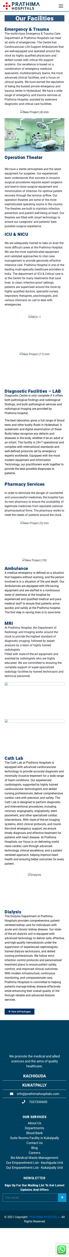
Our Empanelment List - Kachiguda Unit (34, 1163)
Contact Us (34, 1143)
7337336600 (37, 1102)
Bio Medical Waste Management (34, 1158)
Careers (34, 1153)
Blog (34, 1148)
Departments (34, 1128)
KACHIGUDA (34, 1076)
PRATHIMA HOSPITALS (44, 1217)
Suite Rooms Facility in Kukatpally (34, 1138)
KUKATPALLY (34, 1085)
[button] (8, 112)
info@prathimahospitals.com (37, 1094)
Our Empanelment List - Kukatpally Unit (34, 1167)
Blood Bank (34, 1133)
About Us (34, 1123)
